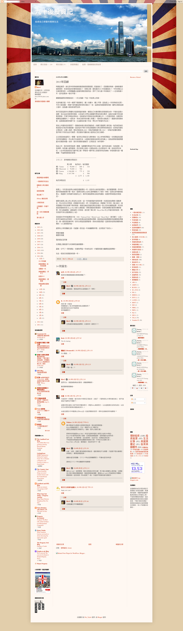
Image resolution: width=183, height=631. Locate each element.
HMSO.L (135, 295)
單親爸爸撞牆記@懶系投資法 (43, 389)
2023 (39, 227)
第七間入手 (40, 217)
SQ (133, 313)
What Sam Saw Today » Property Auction (42, 495)
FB (133, 292)
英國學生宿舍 (136, 250)
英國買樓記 (74, 64)
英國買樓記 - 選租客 (44, 280)
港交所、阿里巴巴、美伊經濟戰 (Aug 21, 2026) (43, 402)
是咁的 (39, 424)
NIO (133, 305)
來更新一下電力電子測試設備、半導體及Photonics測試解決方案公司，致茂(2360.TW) (43, 361)
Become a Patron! (135, 77)
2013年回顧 (42, 261)
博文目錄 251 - (61, 64)
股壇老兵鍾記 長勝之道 (43, 343)
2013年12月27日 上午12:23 (82, 321)
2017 (39, 244)
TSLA (134, 318)
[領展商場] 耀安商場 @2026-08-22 (43, 336)
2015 (39, 250)
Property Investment (40, 517)
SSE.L (134, 315)
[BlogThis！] (80, 259)
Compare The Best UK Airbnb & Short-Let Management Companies (43, 522)
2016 (39, 247)
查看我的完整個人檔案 (42, 101)
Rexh (62, 338)
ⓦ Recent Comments (142, 390)
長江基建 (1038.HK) (138, 237)
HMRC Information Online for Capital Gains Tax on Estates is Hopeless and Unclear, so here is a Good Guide (43, 459)
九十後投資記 (54, 11)
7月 (40, 301)
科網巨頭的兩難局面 (43, 419)
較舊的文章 (119, 544)
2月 (40, 315)
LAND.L (135, 300)
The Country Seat (43, 469)
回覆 (62, 278)
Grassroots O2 (41, 334)
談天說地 (135, 272)
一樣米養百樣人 (137, 212)
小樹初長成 (40, 202)
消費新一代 (42, 269)
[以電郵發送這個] (78, 259)
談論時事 (135, 275)
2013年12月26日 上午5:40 (71, 301)
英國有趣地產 (136, 242)
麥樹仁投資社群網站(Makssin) (43, 356)
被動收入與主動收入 (43, 186)
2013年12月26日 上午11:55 (84, 350)
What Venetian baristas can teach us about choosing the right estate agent (43, 535)
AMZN (134, 285)
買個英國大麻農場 (43, 177)
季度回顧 (135, 230)
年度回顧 (135, 220)
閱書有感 (135, 277)
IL (62, 301)
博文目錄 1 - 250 (46, 64)
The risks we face (42, 511)
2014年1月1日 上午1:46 (81, 501)
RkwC (68, 286)
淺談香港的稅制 (42, 372)
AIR (133, 282)
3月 (40, 312)
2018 (39, 242)
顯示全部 (47, 430)
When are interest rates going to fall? (42, 488)
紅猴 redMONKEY (43, 377)
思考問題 (135, 239)
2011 (39, 325)
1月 (40, 318)
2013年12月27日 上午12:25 (82, 364)
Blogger (100, 617)
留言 (134, 403)
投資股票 (135, 225)
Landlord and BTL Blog (43, 484)
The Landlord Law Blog (43, 440)
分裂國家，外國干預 (43, 207)
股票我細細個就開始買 (139, 233)
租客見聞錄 (135, 255)
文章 (134, 399)
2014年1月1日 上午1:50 (81, 448)
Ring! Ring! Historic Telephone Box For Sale (43, 501)
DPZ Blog (40, 371)
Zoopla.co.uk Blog (43, 551)
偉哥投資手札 (41, 417)
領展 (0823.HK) (137, 265)
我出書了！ (40, 195)
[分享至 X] (82, 259)
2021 (39, 233)
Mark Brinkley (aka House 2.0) (42, 509)
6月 (40, 304)
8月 (40, 298)
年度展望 (135, 222)
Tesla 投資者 (41, 409)
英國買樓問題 (136, 247)
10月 (40, 292)
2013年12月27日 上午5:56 (73, 396)
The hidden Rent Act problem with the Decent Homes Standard (43, 445)
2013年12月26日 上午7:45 (73, 338)
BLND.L (134, 287)
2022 (39, 230)
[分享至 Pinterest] (86, 259)
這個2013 (41, 276)
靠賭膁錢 (135, 280)
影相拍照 (135, 267)
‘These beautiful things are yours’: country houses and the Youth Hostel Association (42, 474)
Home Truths (41, 530)
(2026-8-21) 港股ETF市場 (43, 411)
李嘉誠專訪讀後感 (44, 285)
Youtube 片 (135, 320)
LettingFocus (41, 453)
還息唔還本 (141, 338)
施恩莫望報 (40, 191)
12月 (40, 259)
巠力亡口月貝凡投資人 (68, 487)
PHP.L (134, 310)
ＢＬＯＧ (135, 290)
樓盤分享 (135, 270)
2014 (39, 253)
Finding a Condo (42, 546)
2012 (39, 322)
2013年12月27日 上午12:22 (82, 286)
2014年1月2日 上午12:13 (81, 468)
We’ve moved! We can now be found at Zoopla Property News (43, 556)
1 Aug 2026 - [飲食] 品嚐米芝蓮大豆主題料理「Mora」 (43, 381)
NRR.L (134, 308)
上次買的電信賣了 (42, 426)
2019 (39, 239)
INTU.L (134, 297)
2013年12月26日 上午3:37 (73, 272)
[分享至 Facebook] (84, 259)
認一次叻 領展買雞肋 (43, 213)
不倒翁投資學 (41, 398)
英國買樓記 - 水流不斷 (144, 382)
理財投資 (135, 260)
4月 (40, 309)
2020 (39, 236)
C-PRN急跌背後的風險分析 (43, 392)
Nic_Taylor (88, 617)
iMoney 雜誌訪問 (42, 198)
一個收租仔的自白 (43, 181)
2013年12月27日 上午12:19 (76, 379)
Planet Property (42, 563)
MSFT (134, 303)
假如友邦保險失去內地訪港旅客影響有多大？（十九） (43, 348)
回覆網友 (135, 217)
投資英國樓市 (136, 228)
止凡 (62, 272)
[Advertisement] (42, 137)
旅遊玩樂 (135, 252)
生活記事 (135, 215)
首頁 (35, 64)
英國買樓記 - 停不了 (44, 272)
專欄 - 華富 (135, 257)
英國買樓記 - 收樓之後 (144, 349)
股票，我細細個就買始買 (91, 64)
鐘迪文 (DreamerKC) (68, 350)
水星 (62, 396)
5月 (40, 307)
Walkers (69, 422)
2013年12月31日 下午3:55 (85, 487)
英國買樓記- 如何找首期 (43, 265)
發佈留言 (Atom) (66, 548)
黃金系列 (135, 262)
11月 (40, 289)
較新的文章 (60, 544)
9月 (40, 295)
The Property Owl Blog (43, 544)
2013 (39, 256)
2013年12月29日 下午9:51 (80, 422)
